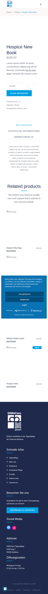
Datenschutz (36, 590)
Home (9, 12)
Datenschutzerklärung (27, 314)
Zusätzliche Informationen (24, 131)
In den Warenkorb (19, 93)
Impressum (26, 590)
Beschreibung (24, 125)
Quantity (12, 86)
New (25, 108)
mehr (24, 305)
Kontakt (18, 590)
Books (17, 12)
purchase (11, 251)
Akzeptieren (25, 294)
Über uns (10, 590)
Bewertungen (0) (24, 137)
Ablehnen (24, 299)
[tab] (24, 125)
